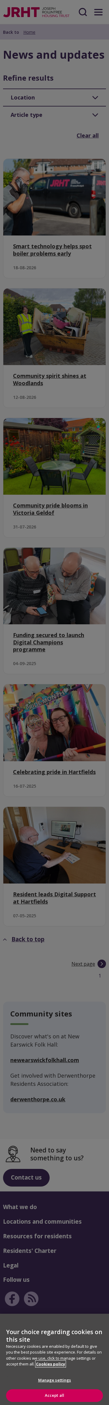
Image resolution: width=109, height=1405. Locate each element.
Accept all (54, 1395)
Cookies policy (50, 1364)
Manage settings (54, 1380)
